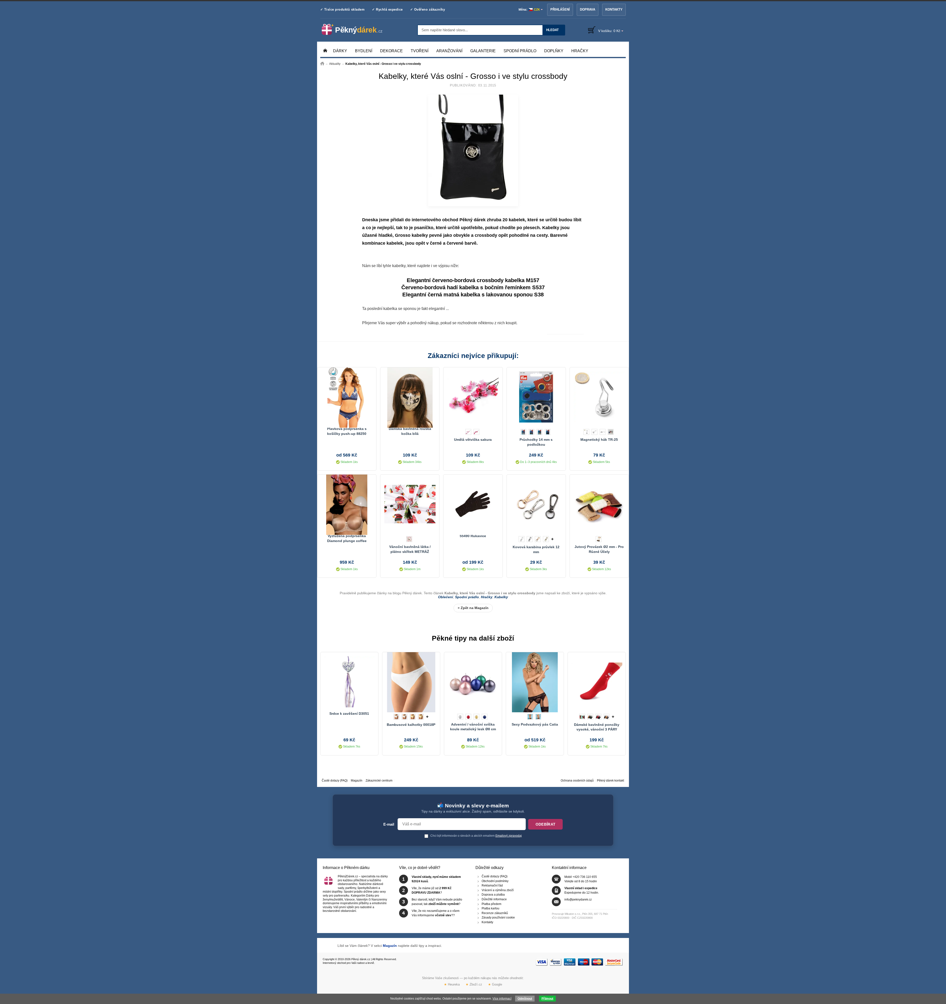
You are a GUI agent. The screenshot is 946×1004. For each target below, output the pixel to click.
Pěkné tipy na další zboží (473, 638)
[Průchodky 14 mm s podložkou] (536, 397)
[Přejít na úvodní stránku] (322, 64)
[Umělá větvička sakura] (473, 397)
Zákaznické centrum (379, 780)
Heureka (452, 984)
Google (495, 984)
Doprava (587, 9)
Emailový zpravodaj (508, 835)
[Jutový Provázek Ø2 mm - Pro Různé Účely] (599, 504)
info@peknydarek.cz (578, 899)
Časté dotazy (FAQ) (335, 780)
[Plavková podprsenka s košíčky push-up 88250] (347, 397)
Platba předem (491, 904)
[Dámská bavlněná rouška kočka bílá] (410, 397)
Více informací (501, 998)
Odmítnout (525, 998)
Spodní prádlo (467, 597)
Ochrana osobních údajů (577, 780)
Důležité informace (494, 899)
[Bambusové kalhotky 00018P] (411, 682)
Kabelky (550, 227)
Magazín (356, 780)
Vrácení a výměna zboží (498, 890)
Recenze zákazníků (495, 913)
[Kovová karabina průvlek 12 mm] (536, 504)
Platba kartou (490, 908)
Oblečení (445, 597)
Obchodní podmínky (495, 881)
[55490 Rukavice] (473, 504)
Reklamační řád (492, 885)
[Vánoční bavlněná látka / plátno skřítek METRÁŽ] (410, 504)
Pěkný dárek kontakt (610, 780)
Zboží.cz (474, 984)
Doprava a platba (493, 895)
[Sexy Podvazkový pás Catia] (534, 682)
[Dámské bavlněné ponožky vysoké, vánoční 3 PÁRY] (596, 682)
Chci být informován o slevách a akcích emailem (476, 835)
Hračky (486, 597)
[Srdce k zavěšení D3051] (349, 682)
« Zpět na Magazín (473, 608)
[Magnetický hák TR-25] (599, 397)
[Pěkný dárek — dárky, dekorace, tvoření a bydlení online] (356, 29)
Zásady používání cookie (498, 917)
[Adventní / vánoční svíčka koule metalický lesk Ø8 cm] (473, 682)
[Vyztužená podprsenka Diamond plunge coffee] (347, 504)
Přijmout (547, 998)
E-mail (388, 824)
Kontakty (614, 9)
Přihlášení (560, 9)
